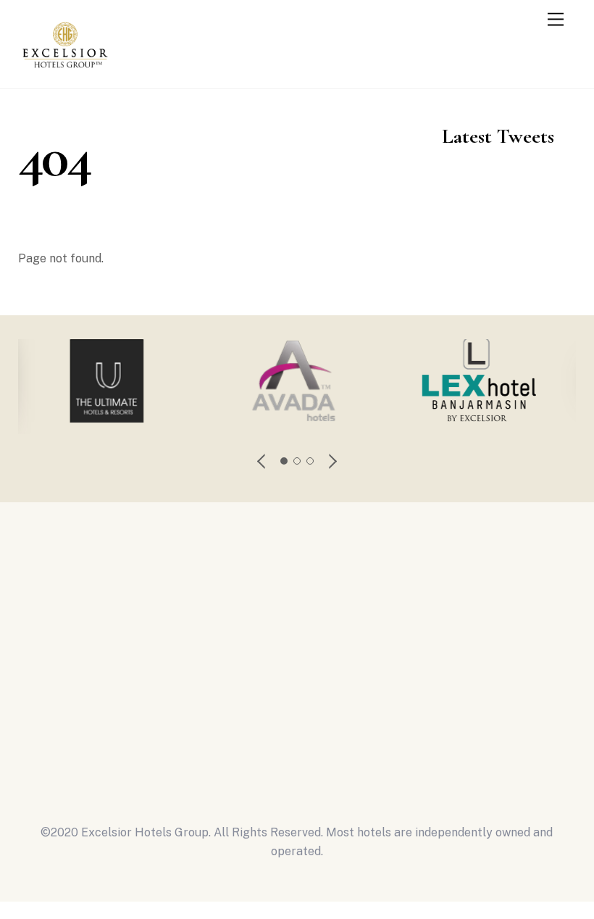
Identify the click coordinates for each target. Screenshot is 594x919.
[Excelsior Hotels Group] (65, 71)
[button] (262, 461)
